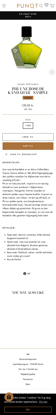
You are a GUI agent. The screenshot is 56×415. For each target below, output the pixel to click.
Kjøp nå (28, 146)
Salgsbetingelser (28, 374)
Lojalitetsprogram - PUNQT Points (28, 364)
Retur (28, 384)
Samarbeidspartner (28, 359)
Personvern (28, 379)
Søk (28, 354)
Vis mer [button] (43, 402)
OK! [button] (28, 409)
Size (28, 119)
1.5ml (28, 125)
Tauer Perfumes (28, 84)
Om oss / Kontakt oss (28, 369)
